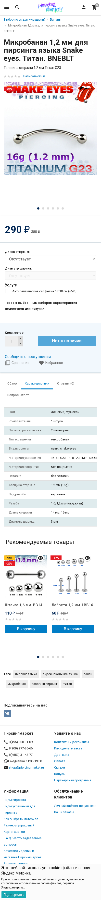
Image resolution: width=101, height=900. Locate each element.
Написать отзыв (34, 76)
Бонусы (59, 774)
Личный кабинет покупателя (75, 806)
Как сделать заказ (68, 748)
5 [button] (57, 208)
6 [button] (62, 208)
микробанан (17, 684)
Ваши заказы (64, 812)
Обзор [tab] (12, 383)
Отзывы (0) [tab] (65, 383)
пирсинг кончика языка (60, 674)
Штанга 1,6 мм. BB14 (23, 605)
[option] (50, 128)
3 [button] (48, 208)
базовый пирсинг (44, 684)
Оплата (59, 761)
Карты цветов (14, 832)
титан (67, 684)
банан (88, 674)
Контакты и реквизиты (71, 742)
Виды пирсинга (15, 800)
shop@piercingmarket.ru (26, 767)
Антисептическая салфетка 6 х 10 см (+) (44, 291)
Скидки (59, 767)
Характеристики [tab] (37, 383)
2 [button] (43, 208)
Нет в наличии (67, 340)
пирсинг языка (26, 674)
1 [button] (38, 208)
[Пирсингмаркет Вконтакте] (7, 713)
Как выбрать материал (21, 819)
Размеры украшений (19, 825)
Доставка (61, 755)
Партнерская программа (72, 780)
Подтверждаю (13, 895)
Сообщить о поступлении (28, 356)
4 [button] (52, 208)
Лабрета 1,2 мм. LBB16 (72, 605)
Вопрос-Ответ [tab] (18, 395)
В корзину (26, 629)
